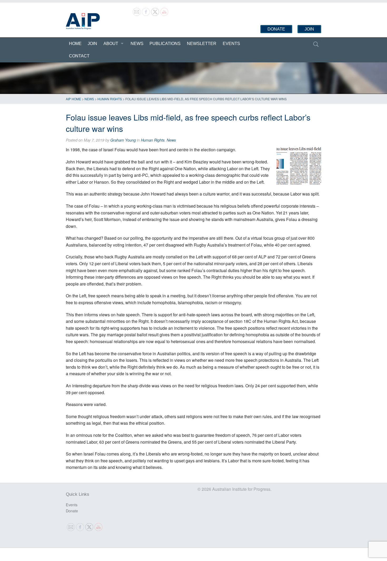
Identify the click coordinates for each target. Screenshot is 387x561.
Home (75, 43)
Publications (165, 43)
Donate (276, 29)
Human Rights (109, 99)
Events (231, 43)
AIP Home (73, 99)
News (137, 43)
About (110, 43)
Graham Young (123, 140)
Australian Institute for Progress (83, 21)
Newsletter (201, 43)
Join (309, 29)
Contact (79, 56)
